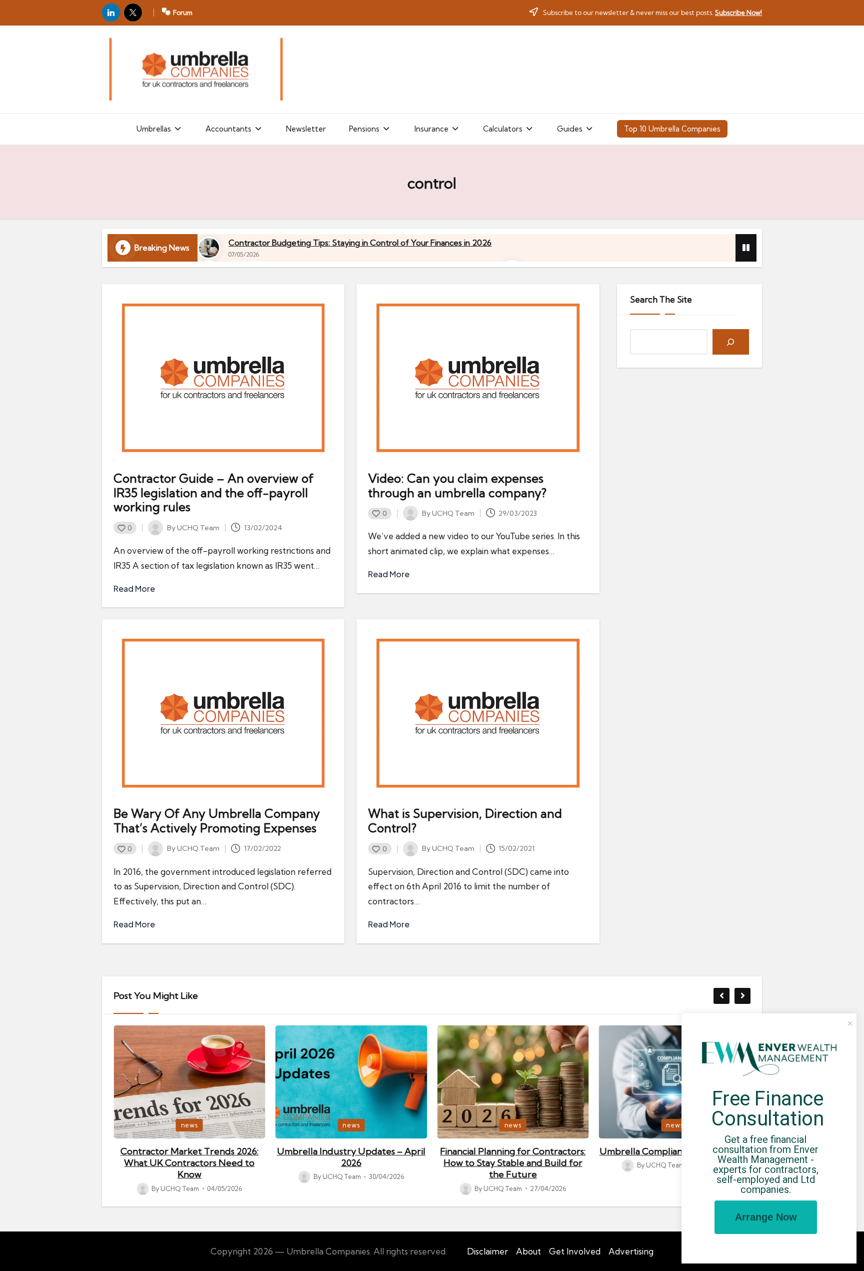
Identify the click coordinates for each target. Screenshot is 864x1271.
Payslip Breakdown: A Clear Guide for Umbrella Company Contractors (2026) (674, 1162)
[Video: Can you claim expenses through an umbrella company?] (478, 378)
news (189, 1125)
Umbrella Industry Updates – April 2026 (189, 1156)
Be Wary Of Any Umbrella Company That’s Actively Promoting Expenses (217, 820)
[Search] (730, 342)
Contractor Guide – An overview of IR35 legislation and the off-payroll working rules (214, 493)
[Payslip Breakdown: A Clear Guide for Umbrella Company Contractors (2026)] (675, 1081)
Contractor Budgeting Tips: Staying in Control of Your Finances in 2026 (360, 243)
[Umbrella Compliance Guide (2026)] (513, 1081)
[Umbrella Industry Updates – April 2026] (190, 1081)
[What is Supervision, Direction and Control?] (478, 713)
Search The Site (661, 299)
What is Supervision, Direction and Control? (465, 820)
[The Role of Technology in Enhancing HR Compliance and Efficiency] (196, 69)
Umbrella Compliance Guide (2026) (513, 1151)
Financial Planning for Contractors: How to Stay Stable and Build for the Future (351, 1162)
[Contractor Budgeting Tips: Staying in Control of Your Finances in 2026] (209, 248)
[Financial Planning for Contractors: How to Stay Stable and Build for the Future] (352, 1081)
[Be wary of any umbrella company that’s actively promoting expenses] (223, 713)
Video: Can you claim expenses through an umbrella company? (457, 485)
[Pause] (746, 248)
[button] (159, 129)
